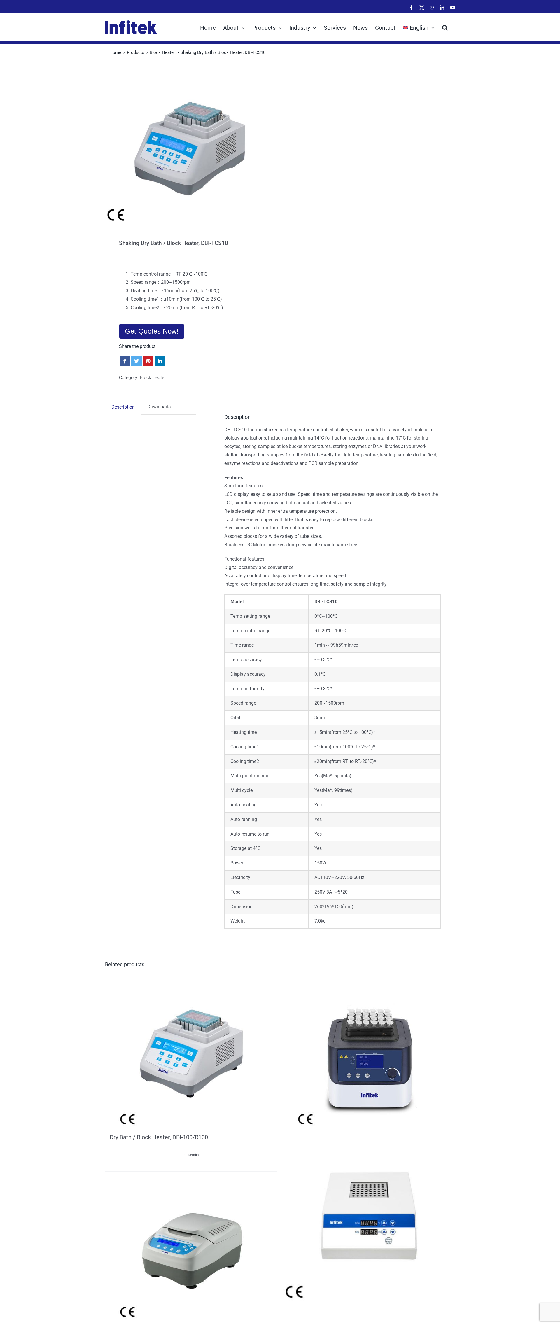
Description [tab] (123, 407)
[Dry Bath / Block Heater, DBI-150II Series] (369, 1216)
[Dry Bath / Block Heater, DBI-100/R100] (191, 1055)
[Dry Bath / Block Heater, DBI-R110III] (369, 1055)
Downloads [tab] (159, 406)
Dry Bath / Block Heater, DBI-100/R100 (159, 1137)
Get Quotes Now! (151, 331)
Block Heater (153, 377)
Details (193, 1155)
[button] (445, 27)
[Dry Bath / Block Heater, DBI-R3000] (191, 1247)
